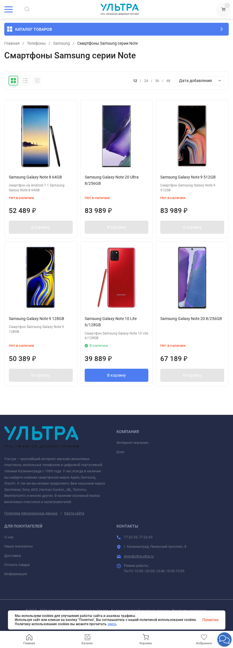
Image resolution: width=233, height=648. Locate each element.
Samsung (61, 43)
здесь (111, 624)
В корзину (40, 227)
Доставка (12, 555)
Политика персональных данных (31, 513)
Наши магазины (18, 546)
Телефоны (36, 43)
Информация (15, 574)
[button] (224, 639)
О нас (9, 537)
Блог (120, 452)
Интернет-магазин (132, 442)
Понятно (210, 620)
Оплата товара (17, 565)
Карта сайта (74, 513)
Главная (12, 43)
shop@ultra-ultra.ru (139, 556)
